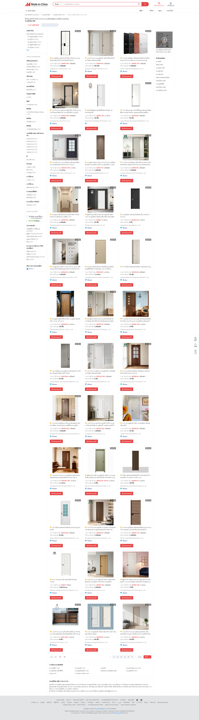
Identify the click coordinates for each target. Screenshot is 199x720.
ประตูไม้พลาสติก (161, 90)
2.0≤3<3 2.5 (32, 152)
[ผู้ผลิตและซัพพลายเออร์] (36, 4)
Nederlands (126, 702)
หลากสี (31, 160)
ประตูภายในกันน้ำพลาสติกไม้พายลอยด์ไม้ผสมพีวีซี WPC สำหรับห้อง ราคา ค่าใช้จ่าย (99, 268)
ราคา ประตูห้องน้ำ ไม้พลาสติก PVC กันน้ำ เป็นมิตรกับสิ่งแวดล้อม (100, 633)
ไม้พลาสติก (159, 65)
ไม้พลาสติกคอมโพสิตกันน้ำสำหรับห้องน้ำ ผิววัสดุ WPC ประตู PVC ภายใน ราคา (135, 476)
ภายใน (31, 167)
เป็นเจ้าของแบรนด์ (36, 257)
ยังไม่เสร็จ (31, 197)
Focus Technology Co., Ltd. (101, 708)
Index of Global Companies (128, 705)
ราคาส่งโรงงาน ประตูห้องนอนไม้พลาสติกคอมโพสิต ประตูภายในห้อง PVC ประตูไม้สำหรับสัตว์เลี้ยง (135, 633)
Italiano (98, 702)
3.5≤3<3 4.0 (32, 144)
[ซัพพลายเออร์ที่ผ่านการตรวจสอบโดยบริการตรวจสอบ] (36, 217)
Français (69, 702)
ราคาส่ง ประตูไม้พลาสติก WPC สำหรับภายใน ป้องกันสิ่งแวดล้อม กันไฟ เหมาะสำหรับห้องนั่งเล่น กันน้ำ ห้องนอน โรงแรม (135, 163)
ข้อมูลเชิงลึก (131, 700)
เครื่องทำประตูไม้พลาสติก (109, 671)
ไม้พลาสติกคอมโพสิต (162, 77)
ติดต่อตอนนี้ (57, 76)
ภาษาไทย (139, 702)
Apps (159, 11)
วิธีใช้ (151, 11)
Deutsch (83, 702)
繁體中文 (56, 702)
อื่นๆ (28, 50)
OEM (31, 251)
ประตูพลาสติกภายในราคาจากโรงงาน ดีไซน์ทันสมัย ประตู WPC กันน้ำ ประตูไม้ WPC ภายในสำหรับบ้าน (100, 163)
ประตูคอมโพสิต (35, 37)
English (43, 702)
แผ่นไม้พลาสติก (161, 87)
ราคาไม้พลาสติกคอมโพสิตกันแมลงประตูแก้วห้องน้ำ (65, 528)
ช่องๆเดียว (32, 64)
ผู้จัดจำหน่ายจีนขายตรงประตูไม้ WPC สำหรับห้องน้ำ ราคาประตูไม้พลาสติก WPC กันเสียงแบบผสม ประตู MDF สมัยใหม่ (135, 581)
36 (60, 657)
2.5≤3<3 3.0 (32, 149)
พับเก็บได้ (31, 90)
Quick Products (81, 705)
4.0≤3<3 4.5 (32, 141)
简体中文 (49, 702)
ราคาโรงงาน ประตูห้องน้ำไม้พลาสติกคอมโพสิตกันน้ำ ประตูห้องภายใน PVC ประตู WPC (100, 581)
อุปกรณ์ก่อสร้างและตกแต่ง (35, 34)
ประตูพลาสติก (160, 68)
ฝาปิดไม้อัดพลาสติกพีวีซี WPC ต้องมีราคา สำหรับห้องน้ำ (99, 111)
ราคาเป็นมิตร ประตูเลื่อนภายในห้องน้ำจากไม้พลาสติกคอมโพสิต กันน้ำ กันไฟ (65, 372)
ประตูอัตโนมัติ (34, 45)
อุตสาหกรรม (32, 187)
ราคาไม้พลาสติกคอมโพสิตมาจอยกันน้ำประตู (136, 267)
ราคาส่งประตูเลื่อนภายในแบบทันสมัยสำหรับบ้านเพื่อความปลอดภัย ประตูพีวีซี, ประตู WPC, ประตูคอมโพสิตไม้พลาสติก (65, 424)
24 (55, 657)
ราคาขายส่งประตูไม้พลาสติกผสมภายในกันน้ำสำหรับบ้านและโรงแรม (135, 372)
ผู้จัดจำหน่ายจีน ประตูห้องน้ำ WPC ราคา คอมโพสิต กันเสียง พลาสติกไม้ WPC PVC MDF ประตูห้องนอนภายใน (100, 476)
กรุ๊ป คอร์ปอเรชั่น (34, 236)
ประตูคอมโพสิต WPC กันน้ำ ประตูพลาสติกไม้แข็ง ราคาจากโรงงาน (65, 320)
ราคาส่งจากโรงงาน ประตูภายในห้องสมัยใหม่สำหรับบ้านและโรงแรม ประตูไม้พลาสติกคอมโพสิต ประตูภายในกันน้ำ (135, 320)
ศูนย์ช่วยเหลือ (60, 700)
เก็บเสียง (31, 122)
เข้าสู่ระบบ (170, 5)
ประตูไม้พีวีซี (160, 84)
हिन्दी (133, 702)
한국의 (114, 702)
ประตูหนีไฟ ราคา (131, 671)
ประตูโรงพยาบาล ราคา (133, 668)
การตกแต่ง (32, 105)
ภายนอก (31, 172)
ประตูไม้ (103, 668)
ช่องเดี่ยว (31, 72)
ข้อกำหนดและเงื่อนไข (118, 713)
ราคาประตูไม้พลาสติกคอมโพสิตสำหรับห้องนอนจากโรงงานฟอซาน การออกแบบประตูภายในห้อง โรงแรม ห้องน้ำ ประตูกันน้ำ (135, 59)
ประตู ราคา (52, 673)
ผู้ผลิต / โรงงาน (35, 234)
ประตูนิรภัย (159, 71)
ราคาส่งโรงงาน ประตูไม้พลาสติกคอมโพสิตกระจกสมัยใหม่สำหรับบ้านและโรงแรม (64, 163)
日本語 (63, 702)
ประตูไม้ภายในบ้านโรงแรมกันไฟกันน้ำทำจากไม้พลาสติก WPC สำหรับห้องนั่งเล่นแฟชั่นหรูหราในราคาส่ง (99, 320)
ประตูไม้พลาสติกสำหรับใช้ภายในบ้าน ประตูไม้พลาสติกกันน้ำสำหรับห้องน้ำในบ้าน (65, 59)
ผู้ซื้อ (141, 11)
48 (64, 657)
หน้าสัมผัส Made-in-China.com (109, 700)
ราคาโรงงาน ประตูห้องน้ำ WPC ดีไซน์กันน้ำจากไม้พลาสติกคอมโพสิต (100, 59)
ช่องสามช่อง (32, 69)
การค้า (31, 180)
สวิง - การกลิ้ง (32, 79)
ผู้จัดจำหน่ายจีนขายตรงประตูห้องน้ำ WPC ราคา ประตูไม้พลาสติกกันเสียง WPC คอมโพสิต (99, 216)
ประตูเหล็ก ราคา (80, 668)
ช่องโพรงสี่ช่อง (33, 67)
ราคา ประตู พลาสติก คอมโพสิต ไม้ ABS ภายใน (63, 581)
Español (76, 702)
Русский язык (106, 702)
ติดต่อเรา (31, 269)
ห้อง (30, 170)
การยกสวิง (31, 82)
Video (78, 31)
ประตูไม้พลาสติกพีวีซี (56, 671)
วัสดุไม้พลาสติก (161, 81)
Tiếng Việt (153, 702)
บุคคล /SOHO (32, 239)
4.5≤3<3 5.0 (32, 139)
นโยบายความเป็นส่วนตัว (92, 700)
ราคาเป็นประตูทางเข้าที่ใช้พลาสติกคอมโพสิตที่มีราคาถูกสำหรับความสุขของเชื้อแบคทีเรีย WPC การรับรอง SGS (135, 111)
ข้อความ (68, 700)
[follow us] (141, 700)
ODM (31, 254)
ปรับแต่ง (31, 205)
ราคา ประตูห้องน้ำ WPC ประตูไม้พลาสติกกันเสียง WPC (135, 424)
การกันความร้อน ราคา (82, 673)
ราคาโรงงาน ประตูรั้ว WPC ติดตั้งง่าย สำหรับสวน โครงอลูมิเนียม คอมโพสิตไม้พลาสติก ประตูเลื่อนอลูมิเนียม (65, 633)
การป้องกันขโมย (34, 129)
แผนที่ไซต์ (123, 700)
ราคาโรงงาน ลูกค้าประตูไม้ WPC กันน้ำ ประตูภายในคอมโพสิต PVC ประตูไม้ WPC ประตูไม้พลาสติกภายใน (65, 111)
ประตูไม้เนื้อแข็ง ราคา (82, 671)
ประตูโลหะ (33, 47)
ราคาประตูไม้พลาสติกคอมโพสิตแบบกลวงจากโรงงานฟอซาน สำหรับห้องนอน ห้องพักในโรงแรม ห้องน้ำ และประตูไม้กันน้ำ (135, 528)
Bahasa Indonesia (163, 702)
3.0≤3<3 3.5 (32, 147)
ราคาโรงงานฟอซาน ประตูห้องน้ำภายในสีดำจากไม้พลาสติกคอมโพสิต (100, 372)
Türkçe (146, 702)
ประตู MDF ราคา (54, 668)
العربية (119, 702)
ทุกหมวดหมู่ (31, 11)
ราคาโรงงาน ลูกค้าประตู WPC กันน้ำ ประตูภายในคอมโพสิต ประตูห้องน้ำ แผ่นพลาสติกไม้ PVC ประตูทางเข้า (99, 424)
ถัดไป (146, 657)
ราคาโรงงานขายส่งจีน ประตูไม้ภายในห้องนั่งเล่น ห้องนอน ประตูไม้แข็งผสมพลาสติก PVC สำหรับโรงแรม (100, 528)
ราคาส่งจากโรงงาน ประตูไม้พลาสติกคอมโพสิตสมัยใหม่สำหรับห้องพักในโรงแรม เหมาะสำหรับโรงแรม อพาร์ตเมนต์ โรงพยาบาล (65, 476)
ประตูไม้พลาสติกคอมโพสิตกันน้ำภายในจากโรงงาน (135, 216)
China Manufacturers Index (95, 705)
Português (90, 702)
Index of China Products (112, 705)
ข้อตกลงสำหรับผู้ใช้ (78, 700)
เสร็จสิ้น (31, 195)
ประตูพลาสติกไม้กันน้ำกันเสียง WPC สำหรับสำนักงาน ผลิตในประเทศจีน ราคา (64, 216)
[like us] (137, 700)
